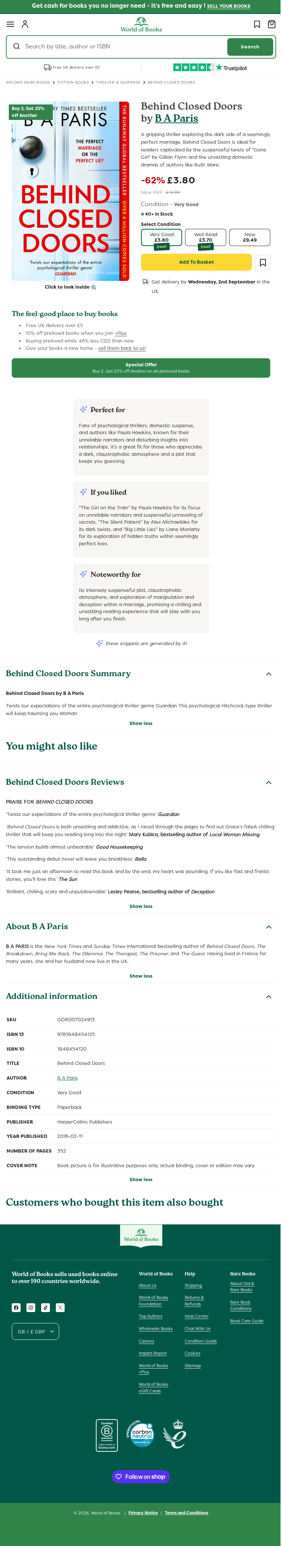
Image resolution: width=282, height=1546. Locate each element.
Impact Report (153, 1367)
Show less (138, 723)
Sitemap (191, 1373)
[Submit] (17, 47)
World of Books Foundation (153, 1308)
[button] (10, 24)
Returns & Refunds (192, 1308)
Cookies (191, 1361)
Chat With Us (196, 1336)
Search (244, 47)
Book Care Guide (243, 1328)
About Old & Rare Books (239, 1294)
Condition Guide (199, 1348)
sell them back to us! (122, 348)
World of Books (103, 1527)
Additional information (51, 1005)
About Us (147, 1292)
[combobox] (138, 47)
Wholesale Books (149, 1339)
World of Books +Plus (153, 1382)
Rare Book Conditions (237, 1312)
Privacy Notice (140, 1526)
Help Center (195, 1324)
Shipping (191, 1292)
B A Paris (174, 119)
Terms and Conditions (184, 1526)
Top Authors (150, 1324)
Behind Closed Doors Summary (68, 674)
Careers (146, 1355)
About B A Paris (37, 935)
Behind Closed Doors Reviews (65, 783)
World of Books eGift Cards (153, 1401)
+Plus (121, 333)
